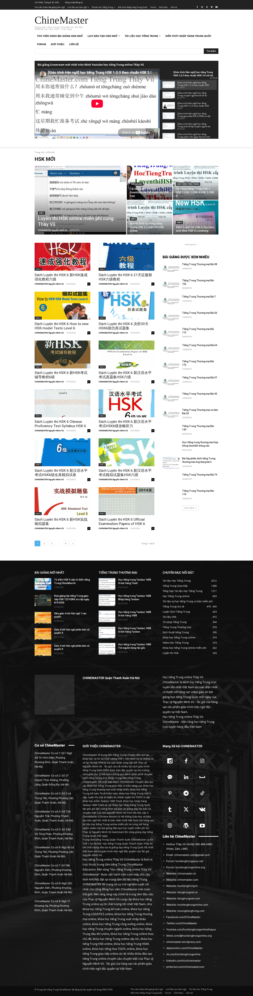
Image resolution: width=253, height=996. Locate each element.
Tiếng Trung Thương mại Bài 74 (199, 474)
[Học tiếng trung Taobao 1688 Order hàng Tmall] (107, 584)
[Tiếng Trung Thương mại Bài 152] (171, 285)
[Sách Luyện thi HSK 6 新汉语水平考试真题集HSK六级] (126, 354)
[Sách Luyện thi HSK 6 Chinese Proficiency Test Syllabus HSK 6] (62, 403)
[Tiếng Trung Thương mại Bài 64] (171, 349)
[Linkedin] (186, 777)
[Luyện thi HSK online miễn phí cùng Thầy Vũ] (80, 200)
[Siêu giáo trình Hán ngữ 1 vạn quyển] (43, 618)
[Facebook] (197, 7)
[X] (207, 7)
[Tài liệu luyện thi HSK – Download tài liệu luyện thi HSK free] (149, 183)
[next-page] (73, 543)
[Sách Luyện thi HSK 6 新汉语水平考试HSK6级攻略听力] (126, 403)
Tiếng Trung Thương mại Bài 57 (199, 377)
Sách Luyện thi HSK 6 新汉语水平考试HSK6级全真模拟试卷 (61, 472)
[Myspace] (202, 777)
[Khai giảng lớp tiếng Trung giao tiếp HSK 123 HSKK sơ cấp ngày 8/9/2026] (43, 600)
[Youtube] (216, 7)
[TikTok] (202, 793)
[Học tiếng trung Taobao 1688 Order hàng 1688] (107, 616)
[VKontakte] (202, 809)
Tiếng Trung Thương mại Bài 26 (199, 312)
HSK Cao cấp (136, 184)
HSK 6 (133, 219)
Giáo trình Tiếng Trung (188, 184)
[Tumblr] (170, 809)
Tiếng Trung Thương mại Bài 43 (199, 393)
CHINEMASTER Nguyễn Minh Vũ (49, 284)
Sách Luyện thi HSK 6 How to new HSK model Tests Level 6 (62, 326)
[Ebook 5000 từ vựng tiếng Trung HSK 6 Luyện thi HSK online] (149, 217)
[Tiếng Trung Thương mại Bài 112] (171, 333)
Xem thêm (189, 507)
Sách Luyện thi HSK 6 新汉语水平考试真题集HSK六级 (125, 375)
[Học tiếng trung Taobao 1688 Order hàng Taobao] (107, 632)
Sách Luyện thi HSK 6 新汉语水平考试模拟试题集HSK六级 (125, 472)
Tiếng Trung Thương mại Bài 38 (199, 264)
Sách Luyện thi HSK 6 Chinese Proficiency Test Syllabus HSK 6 (60, 424)
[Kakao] (170, 777)
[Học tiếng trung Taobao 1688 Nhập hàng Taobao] (107, 600)
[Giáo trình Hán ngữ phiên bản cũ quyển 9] (43, 634)
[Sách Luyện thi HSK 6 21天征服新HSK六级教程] (126, 257)
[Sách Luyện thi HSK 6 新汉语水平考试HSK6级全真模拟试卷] (62, 452)
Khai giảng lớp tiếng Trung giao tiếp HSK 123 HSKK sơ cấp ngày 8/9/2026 (71, 599)
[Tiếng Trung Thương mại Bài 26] (171, 317)
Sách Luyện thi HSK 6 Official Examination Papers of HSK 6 (122, 521)
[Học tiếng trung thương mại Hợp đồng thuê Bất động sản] (171, 446)
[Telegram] (186, 793)
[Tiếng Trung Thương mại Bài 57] (171, 382)
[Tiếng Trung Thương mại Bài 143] (171, 430)
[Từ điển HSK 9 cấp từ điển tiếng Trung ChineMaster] (43, 584)
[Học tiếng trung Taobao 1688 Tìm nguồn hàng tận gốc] (107, 649)
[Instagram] (202, 7)
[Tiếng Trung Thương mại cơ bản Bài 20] (171, 414)
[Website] (170, 826)
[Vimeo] (212, 7)
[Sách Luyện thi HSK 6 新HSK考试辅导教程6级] (62, 354)
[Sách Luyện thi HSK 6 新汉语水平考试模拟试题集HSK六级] (126, 452)
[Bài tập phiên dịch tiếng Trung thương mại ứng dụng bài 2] (171, 463)
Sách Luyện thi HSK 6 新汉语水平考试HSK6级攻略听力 (125, 424)
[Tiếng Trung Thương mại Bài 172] (171, 366)
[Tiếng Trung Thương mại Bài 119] (171, 495)
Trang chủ (39, 152)
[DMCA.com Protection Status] (54, 713)
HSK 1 (41, 213)
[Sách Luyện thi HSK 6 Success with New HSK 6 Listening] (195, 217)
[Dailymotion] (170, 761)
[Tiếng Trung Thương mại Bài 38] (171, 268)
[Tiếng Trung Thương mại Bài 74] (171, 479)
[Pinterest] (170, 793)
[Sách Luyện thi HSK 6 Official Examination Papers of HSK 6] (126, 501)
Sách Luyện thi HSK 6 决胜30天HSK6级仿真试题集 (124, 326)
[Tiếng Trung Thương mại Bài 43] (171, 398)
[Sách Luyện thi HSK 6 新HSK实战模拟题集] (62, 501)
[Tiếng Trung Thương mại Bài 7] (171, 301)
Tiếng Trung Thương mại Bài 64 (199, 345)
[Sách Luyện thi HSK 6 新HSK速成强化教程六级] (62, 257)
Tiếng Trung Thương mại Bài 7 (199, 296)
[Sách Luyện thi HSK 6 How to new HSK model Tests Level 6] (62, 306)
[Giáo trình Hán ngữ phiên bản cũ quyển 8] (43, 650)
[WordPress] (186, 826)
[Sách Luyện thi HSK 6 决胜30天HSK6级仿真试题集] (126, 306)
